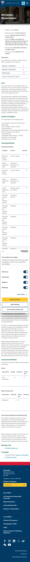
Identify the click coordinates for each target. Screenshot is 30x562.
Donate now (8, 485)
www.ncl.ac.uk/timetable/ (22, 455)
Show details (21, 294)
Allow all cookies (15, 299)
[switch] (25, 277)
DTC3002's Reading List (11, 448)
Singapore (13, 481)
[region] (15, 230)
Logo (2, 3)
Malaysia (6, 481)
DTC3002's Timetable (11, 457)
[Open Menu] (27, 3)
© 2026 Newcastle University (19, 557)
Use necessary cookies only (15, 309)
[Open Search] (23, 3)
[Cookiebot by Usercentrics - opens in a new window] (21, 251)
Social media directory (21, 551)
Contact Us (24, 554)
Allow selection (15, 304)
